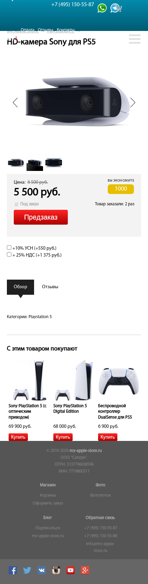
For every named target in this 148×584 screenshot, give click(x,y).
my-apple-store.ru (86, 451)
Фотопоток (100, 496)
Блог (47, 518)
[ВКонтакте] (42, 573)
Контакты (66, 30)
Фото (100, 485)
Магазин (48, 485)
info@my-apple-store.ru (100, 547)
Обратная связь (100, 518)
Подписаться (47, 528)
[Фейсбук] (13, 573)
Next (133, 102)
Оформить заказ (48, 503)
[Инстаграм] (57, 573)
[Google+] (86, 573)
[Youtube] (71, 573)
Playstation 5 (40, 317)
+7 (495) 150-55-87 (100, 528)
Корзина (48, 496)
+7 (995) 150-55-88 (100, 536)
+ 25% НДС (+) (36, 255)
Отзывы (45, 30)
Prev (15, 102)
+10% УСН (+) (33, 248)
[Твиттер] (28, 573)
